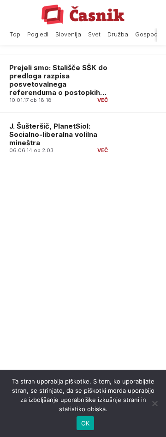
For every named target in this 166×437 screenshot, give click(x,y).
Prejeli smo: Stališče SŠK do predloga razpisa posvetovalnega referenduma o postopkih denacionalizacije (58, 84)
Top (14, 34)
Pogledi (37, 34)
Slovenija (68, 34)
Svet (94, 34)
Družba (117, 34)
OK (85, 423)
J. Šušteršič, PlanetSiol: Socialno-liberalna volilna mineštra (53, 134)
